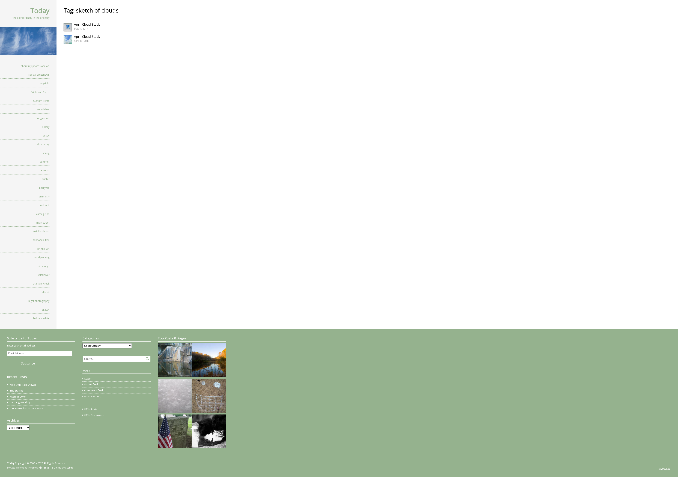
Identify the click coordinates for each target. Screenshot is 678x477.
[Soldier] (174, 431)
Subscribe (28, 363)
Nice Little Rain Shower (23, 384)
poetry (45, 127)
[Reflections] (209, 431)
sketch (45, 309)
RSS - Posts (90, 409)
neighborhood (41, 231)
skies (45, 292)
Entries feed (91, 384)
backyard (44, 187)
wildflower (43, 275)
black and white (40, 318)
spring (46, 153)
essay (46, 135)
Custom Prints (41, 100)
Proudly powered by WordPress (22, 467)
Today (39, 10)
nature (44, 205)
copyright (44, 83)
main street (42, 222)
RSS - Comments (94, 415)
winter (45, 179)
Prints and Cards (40, 92)
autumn (45, 170)
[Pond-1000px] (209, 360)
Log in (87, 378)
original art (43, 118)
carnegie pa (42, 214)
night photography (38, 301)
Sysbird (69, 467)
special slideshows (38, 74)
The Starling (16, 390)
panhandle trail (41, 240)
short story (43, 144)
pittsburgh (43, 266)
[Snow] (174, 396)
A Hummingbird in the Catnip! (26, 408)
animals (43, 196)
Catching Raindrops (21, 402)
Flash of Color (18, 396)
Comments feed (93, 390)
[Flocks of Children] (209, 396)
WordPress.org (92, 396)
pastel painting (41, 257)
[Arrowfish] (174, 360)
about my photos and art (35, 66)
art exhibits (43, 109)
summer (44, 161)
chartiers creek (41, 283)
